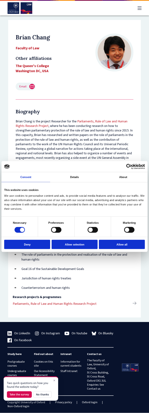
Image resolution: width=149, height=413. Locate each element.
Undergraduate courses (16, 373)
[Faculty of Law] (19, 8)
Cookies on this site (43, 364)
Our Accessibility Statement (44, 373)
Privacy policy (63, 402)
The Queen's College (32, 66)
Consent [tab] (25, 177)
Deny (27, 244)
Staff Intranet (69, 371)
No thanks (42, 394)
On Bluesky (105, 333)
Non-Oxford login (18, 406)
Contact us (93, 389)
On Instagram (50, 333)
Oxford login (89, 402)
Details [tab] (74, 177)
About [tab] (123, 177)
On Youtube (79, 333)
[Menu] (140, 8)
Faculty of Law (27, 48)
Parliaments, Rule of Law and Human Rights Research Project (54, 304)
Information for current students (71, 364)
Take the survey (19, 394)
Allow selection (74, 244)
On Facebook (23, 340)
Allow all (121, 244)
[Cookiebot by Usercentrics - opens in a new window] (129, 166)
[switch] (56, 230)
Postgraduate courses (16, 364)
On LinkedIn (22, 333)
